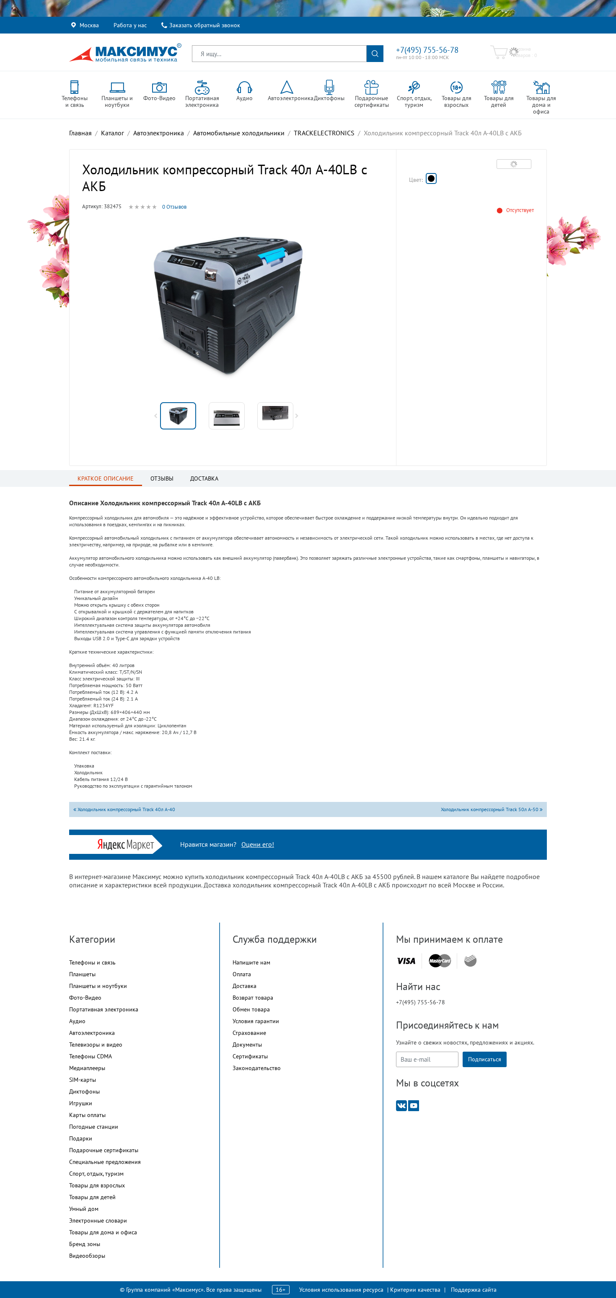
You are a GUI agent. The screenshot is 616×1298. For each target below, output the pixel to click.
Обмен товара (251, 1009)
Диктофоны (84, 1091)
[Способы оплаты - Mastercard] (440, 961)
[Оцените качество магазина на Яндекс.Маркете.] (128, 843)
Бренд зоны (84, 1244)
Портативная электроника (103, 1009)
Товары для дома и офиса (103, 1232)
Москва (89, 25)
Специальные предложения (105, 1162)
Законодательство (257, 1068)
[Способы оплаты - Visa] (406, 961)
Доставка (244, 986)
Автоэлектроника (92, 1033)
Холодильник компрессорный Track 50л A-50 (490, 809)
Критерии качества (415, 1289)
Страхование (249, 1033)
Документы (247, 1044)
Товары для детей (92, 1197)
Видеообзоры (87, 1255)
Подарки (80, 1138)
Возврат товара (253, 997)
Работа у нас (130, 25)
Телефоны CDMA (90, 1056)
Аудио (77, 1021)
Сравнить (514, 163)
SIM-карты (82, 1079)
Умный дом (83, 1209)
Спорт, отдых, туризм (96, 1173)
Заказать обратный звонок (204, 25)
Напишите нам (251, 962)
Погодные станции (93, 1126)
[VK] (401, 1105)
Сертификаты (250, 1056)
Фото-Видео (85, 997)
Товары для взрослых (97, 1185)
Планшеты (82, 974)
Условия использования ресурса (341, 1289)
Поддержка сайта (474, 1289)
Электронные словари (98, 1220)
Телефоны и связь (92, 962)
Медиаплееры (87, 1068)
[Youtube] (413, 1105)
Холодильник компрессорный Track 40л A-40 (125, 809)
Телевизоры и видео (95, 1044)
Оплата (242, 974)
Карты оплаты (87, 1115)
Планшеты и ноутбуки (98, 986)
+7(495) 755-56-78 (427, 50)
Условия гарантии (256, 1021)
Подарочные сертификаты (103, 1150)
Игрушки (80, 1103)
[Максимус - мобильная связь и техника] (125, 52)
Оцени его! (257, 844)
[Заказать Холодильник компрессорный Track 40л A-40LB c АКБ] (431, 178)
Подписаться (484, 1059)
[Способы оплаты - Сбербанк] (470, 960)
